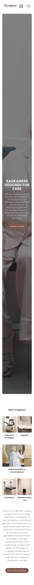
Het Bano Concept (17, 226)
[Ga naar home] (10, 6)
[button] (21, 6)
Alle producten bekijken (17, 570)
